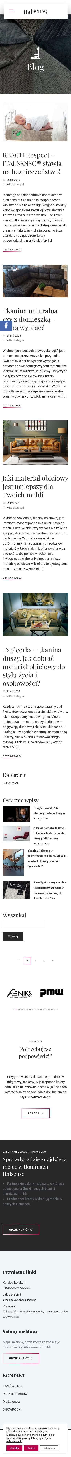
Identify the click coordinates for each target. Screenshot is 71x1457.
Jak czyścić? (12, 1294)
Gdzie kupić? (19, 1229)
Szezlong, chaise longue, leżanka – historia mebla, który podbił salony (49, 833)
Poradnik (9, 1306)
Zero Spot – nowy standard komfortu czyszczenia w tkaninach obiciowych (50, 888)
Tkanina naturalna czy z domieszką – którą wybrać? (30, 319)
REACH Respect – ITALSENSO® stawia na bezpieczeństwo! (32, 163)
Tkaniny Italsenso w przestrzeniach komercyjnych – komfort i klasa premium (47, 856)
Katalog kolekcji (14, 1282)
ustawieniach (14, 1441)
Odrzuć (31, 1448)
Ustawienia (49, 1448)
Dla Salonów (11, 1401)
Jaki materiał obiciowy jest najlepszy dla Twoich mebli (35, 486)
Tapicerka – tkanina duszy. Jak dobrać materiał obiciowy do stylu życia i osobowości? (34, 666)
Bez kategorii (16, 184)
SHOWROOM (12, 1409)
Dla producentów (15, 1394)
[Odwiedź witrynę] (19, 994)
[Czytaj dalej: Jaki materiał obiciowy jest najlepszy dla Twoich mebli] (35, 442)
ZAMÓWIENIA (13, 1386)
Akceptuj (14, 1448)
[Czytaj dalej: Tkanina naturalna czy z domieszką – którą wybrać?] (35, 281)
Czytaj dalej (12, 249)
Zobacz (34, 1113)
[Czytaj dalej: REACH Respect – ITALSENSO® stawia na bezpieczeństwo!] (35, 122)
